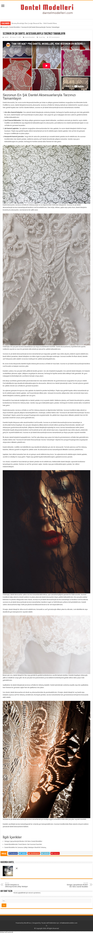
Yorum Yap (42, 37)
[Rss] (46, 925)
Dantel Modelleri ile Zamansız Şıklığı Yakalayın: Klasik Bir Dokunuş (25, 847)
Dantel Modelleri (14, 27)
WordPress (27, 923)
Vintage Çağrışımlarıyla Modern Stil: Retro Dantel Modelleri (23, 841)
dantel (6, 37)
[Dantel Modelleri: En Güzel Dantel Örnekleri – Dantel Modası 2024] (46, 9)
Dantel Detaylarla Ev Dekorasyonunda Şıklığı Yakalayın (16, 884)
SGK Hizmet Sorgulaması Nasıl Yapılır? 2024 (25, 23)
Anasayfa (5, 27)
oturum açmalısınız (34, 893)
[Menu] (3, 6)
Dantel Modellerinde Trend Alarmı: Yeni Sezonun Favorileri (23, 844)
